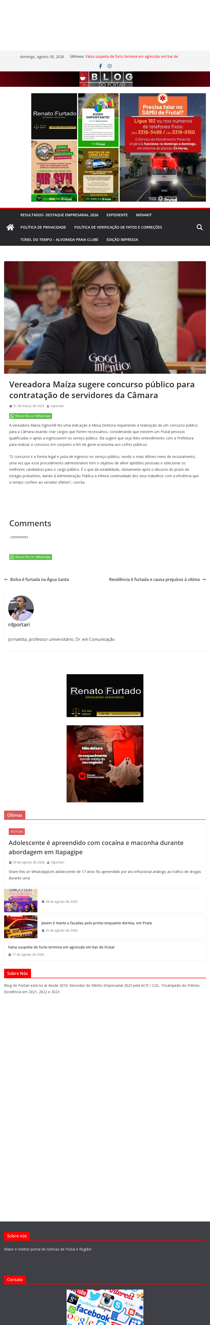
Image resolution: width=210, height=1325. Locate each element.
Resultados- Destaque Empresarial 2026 (59, 214)
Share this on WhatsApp (33, 416)
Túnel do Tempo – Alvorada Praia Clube (59, 239)
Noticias (17, 831)
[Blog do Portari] (10, 227)
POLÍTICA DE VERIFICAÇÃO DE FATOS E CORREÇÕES (118, 227)
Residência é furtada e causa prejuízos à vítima (154, 579)
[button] (54, 116)
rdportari (57, 406)
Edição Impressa (122, 239)
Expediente (117, 214)
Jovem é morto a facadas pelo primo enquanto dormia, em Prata (96, 922)
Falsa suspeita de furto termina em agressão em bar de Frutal (61, 947)
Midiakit (144, 214)
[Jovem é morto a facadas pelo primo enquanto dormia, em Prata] (20, 926)
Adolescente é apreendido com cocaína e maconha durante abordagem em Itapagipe (96, 847)
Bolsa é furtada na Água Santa (39, 579)
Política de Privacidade (43, 227)
